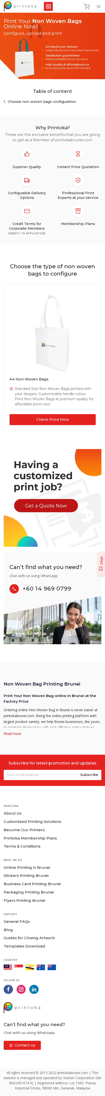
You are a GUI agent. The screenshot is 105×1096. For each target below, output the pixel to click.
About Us (12, 813)
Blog (8, 929)
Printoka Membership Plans (30, 838)
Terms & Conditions (22, 846)
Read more (12, 733)
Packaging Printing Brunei (29, 892)
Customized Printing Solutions (32, 821)
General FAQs (17, 921)
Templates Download (24, 946)
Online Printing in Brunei (27, 867)
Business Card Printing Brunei (32, 883)
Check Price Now (52, 419)
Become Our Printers (24, 829)
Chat (101, 560)
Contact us (25, 1045)
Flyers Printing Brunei (24, 900)
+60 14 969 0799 (47, 588)
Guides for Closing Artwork (29, 937)
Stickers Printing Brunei (26, 875)
